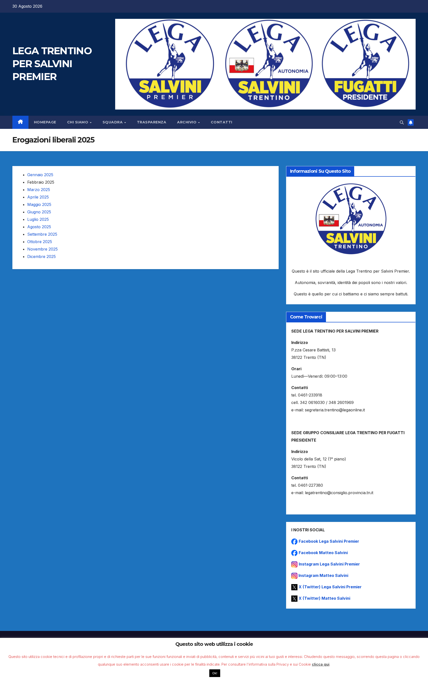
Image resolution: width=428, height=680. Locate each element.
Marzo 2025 (38, 189)
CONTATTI (221, 122)
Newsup (81, 670)
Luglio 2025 (38, 219)
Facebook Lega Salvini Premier (329, 541)
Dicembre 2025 (41, 256)
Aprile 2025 (38, 197)
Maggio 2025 (39, 204)
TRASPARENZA (151, 122)
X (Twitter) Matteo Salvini (324, 598)
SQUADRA (113, 122)
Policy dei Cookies (401, 670)
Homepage (45, 122)
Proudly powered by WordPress (37, 670)
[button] (402, 122)
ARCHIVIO (187, 122)
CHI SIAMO (78, 122)
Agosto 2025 (39, 226)
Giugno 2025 (39, 211)
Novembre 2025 (42, 249)
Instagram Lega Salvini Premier (329, 564)
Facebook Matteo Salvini (323, 552)
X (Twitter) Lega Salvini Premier (330, 586)
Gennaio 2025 (40, 174)
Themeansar (102, 670)
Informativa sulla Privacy (363, 670)
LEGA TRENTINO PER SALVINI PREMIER (52, 64)
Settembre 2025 (42, 234)
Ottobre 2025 (39, 241)
